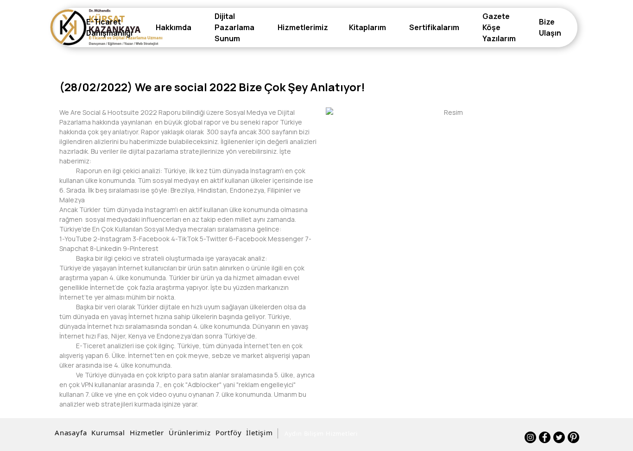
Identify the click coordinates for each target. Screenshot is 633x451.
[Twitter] (559, 437)
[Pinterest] (573, 437)
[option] (450, 112)
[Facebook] (545, 437)
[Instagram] (530, 437)
